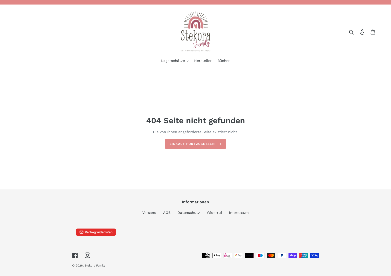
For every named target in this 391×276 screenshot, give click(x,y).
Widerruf (214, 212)
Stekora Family (94, 265)
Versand (149, 212)
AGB (167, 212)
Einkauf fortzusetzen (192, 144)
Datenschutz (188, 212)
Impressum (239, 212)
